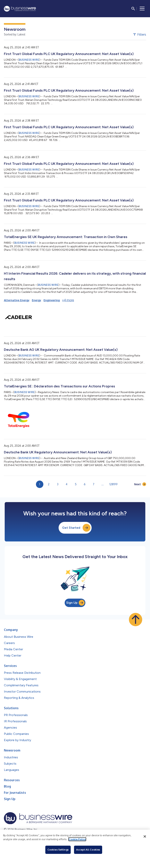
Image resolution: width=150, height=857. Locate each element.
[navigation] (142, 9)
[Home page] (20, 9)
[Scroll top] (135, 619)
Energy (36, 300)
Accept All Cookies (88, 849)
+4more (68, 300)
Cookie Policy (77, 839)
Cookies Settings (58, 849)
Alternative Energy (16, 300)
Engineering (52, 300)
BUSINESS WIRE (29, 59)
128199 (113, 484)
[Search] (133, 8)
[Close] (145, 836)
